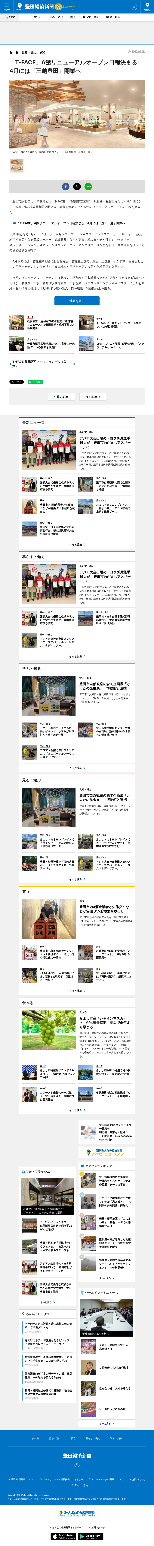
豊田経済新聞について (22, 1479)
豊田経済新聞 (35, 6)
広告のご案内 (81, 1485)
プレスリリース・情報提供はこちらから (63, 1479)
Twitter (134, 7)
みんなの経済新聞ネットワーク (77, 1513)
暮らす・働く (90, 17)
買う (73, 17)
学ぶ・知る (113, 17)
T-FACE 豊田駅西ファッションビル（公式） (39, 364)
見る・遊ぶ (56, 17)
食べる (38, 17)
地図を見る (77, 301)
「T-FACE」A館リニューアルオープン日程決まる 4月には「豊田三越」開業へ (71, 223)
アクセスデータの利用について (107, 1479)
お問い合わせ (139, 1479)
